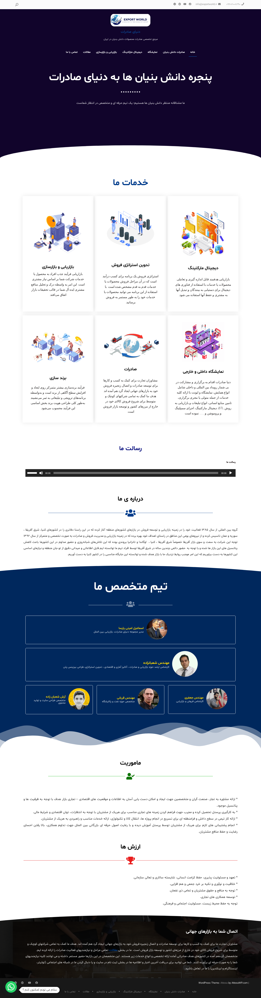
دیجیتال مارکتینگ (132, 52)
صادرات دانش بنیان (174, 52)
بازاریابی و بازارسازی (106, 52)
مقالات (87, 52)
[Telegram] (174, 4)
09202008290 (233, 4)
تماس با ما (72, 52)
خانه (192, 52)
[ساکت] (41, 473)
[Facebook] (189, 4)
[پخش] (231, 473)
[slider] (32, 472)
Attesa (224, 983)
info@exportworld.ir (206, 4)
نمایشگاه (152, 52)
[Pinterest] (179, 4)
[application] (130, 473)
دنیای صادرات (130, 31)
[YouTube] (184, 4)
